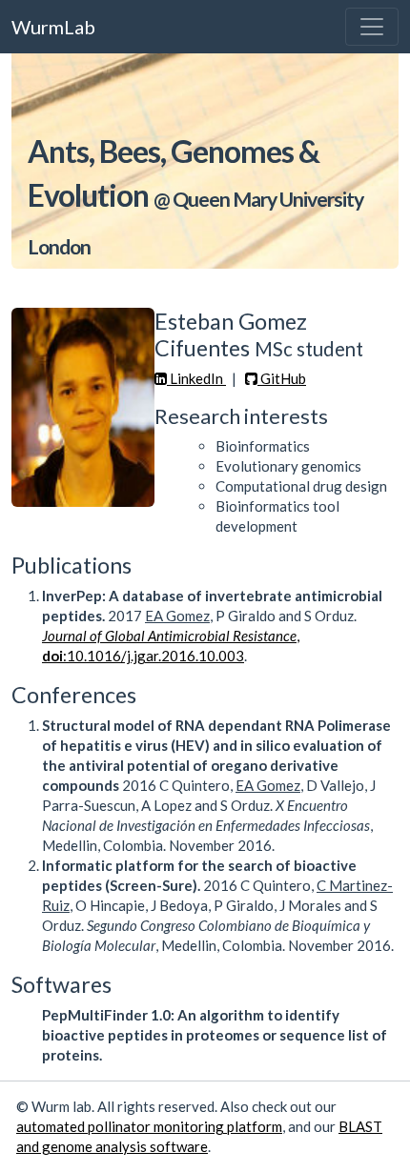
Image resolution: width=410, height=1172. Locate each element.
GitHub (281, 378)
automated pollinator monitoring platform (149, 1126)
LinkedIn (196, 378)
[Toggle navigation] (372, 27)
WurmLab (53, 26)
